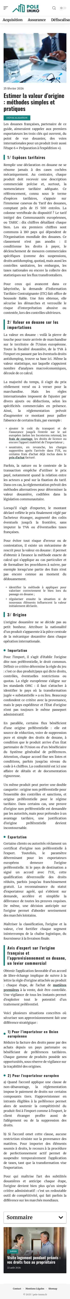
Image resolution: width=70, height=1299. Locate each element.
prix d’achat (17, 457)
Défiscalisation (16, 117)
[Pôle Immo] (26, 8)
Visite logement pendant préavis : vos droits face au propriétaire (33, 1260)
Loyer (13, 1251)
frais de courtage (20, 439)
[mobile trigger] (7, 8)
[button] (60, 1217)
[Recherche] (54, 8)
